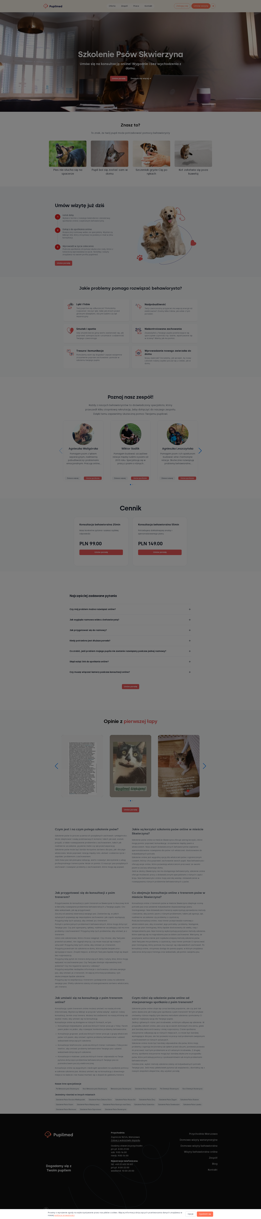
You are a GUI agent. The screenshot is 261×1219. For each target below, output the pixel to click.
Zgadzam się (205, 1214)
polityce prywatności (64, 1215)
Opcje (190, 1214)
